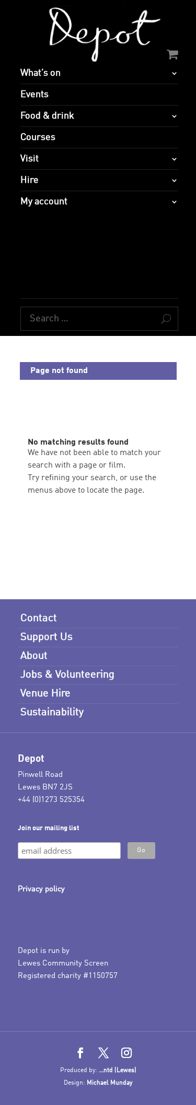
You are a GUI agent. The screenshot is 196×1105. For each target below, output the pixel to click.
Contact (38, 618)
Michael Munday (109, 1083)
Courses (37, 137)
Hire (29, 180)
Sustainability (52, 712)
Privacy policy (41, 889)
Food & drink (47, 116)
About (34, 656)
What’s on (40, 73)
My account (43, 201)
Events (34, 94)
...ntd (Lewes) (117, 1070)
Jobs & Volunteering (67, 675)
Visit (29, 159)
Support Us (46, 637)
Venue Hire (45, 694)
